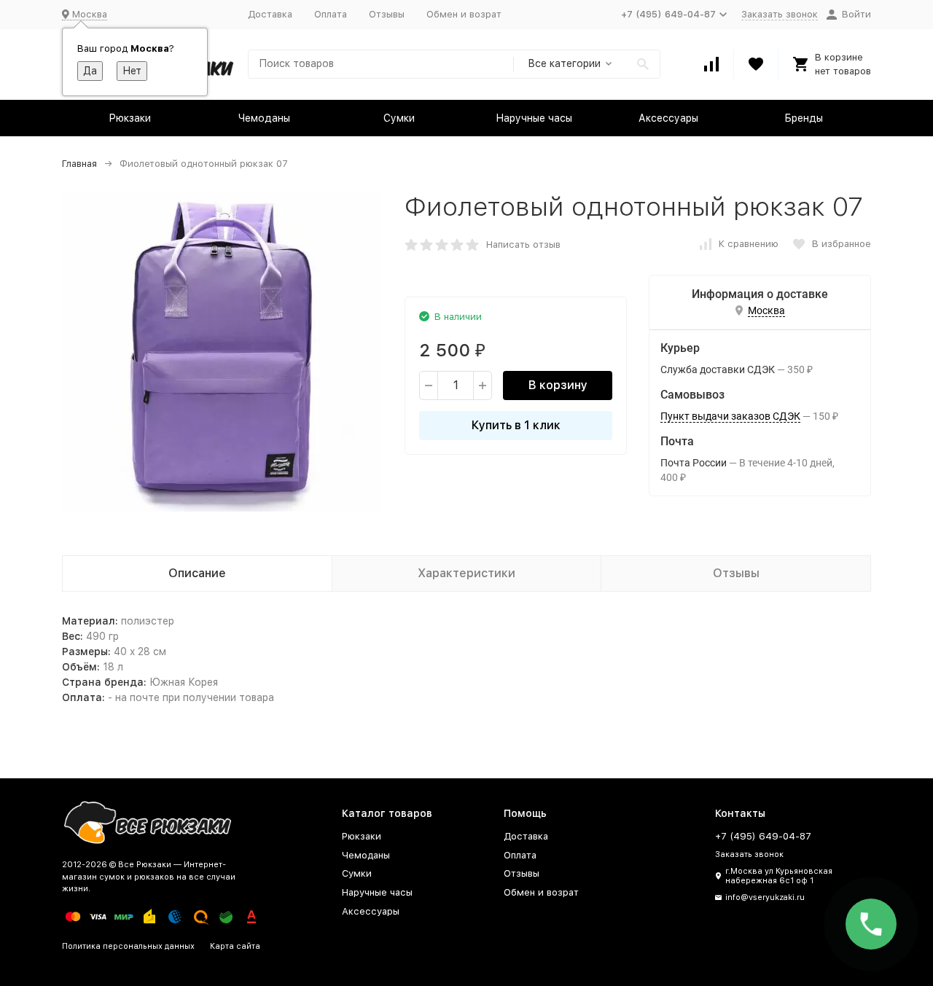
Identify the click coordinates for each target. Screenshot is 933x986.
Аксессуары (668, 118)
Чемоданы (264, 118)
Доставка (270, 14)
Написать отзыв (523, 244)
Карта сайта (235, 946)
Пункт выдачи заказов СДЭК (730, 416)
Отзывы (387, 14)
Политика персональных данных (128, 946)
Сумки (399, 118)
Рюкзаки (130, 118)
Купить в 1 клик (516, 425)
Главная (79, 163)
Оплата (330, 14)
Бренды (803, 118)
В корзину (557, 385)
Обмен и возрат (463, 14)
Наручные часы (534, 118)
